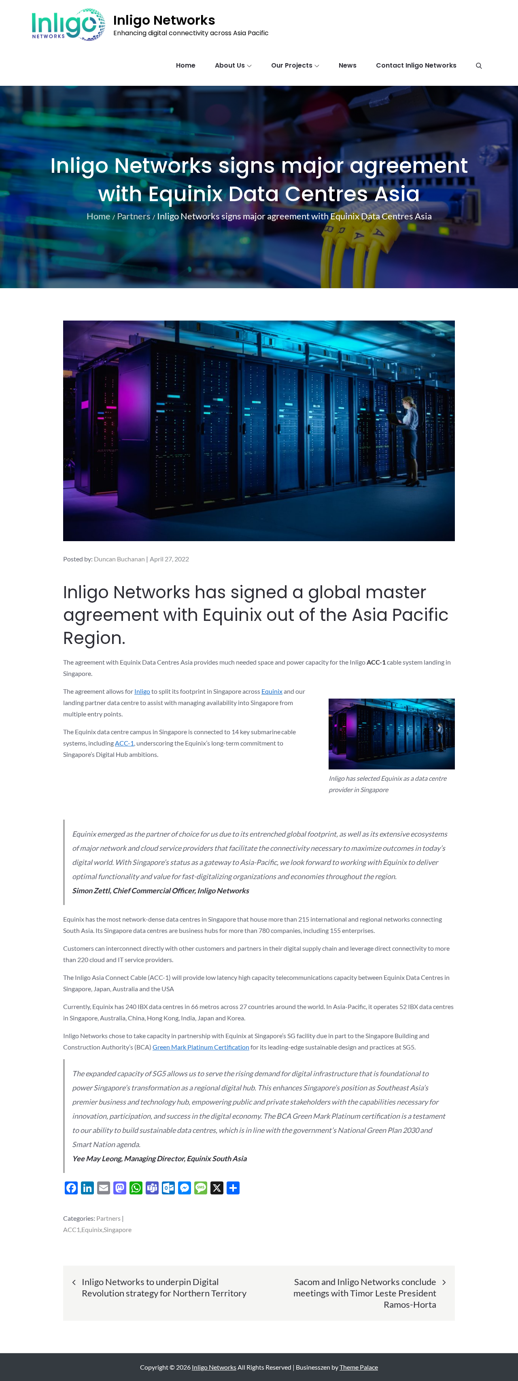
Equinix (271, 691)
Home (185, 65)
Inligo (142, 691)
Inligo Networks (164, 20)
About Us (230, 65)
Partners (108, 1218)
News (348, 65)
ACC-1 (124, 743)
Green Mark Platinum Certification (201, 1047)
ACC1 (71, 1229)
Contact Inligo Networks (416, 65)
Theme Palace (359, 1367)
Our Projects (291, 65)
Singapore (118, 1229)
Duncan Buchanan (119, 559)
